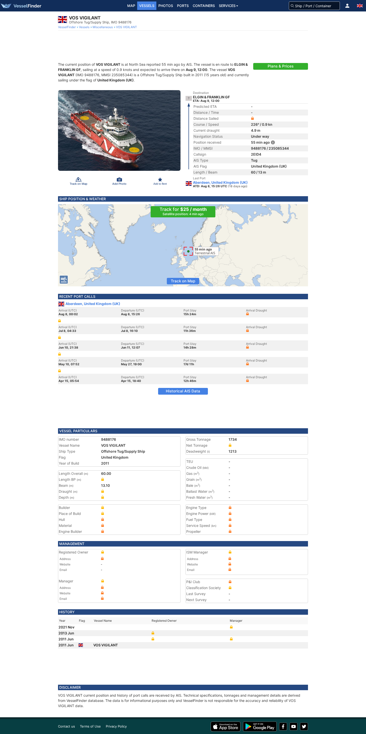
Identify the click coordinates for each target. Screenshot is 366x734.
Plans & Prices (281, 66)
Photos (165, 5)
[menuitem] (67, 27)
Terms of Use (90, 726)
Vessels (146, 5)
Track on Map (183, 281)
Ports (183, 5)
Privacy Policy (116, 726)
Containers (204, 5)
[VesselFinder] (20, 5)
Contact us (66, 726)
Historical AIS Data (183, 391)
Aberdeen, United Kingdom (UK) (220, 182)
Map (131, 5)
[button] (347, 5)
